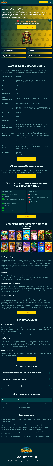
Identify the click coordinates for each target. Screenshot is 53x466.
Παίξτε (26, 159)
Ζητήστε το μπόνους (26, 27)
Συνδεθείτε (43, 2)
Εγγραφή (34, 2)
